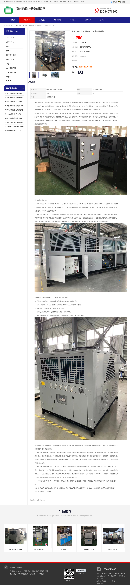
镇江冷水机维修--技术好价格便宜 (14, 101)
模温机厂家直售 (64, 549)
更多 (22, 88)
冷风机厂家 (10, 59)
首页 (12, 25)
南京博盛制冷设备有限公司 (31, 571)
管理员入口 (34, 574)
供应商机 (27, 20)
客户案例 (88, 20)
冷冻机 (8, 46)
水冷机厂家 (10, 38)
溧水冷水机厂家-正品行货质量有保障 (14, 122)
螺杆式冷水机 (11, 55)
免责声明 (28, 574)
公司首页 (11, 20)
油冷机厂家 (10, 42)
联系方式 (103, 20)
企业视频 (42, 20)
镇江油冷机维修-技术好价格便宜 (14, 97)
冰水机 (25, 25)
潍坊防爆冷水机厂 (15, 549)
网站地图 (41, 574)
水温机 (8, 77)
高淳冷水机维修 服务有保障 (14, 93)
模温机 (8, 51)
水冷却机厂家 (11, 72)
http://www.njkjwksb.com (37, 500)
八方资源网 (21, 574)
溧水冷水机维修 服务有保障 (14, 118)
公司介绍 (57, 20)
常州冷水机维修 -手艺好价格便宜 (14, 114)
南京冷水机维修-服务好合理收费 (14, 110)
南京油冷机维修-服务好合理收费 (14, 106)
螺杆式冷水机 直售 (113, 549)
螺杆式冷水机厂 (89, 549)
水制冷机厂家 (11, 68)
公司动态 (72, 20)
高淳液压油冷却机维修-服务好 (14, 126)
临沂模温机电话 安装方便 (13, 131)
